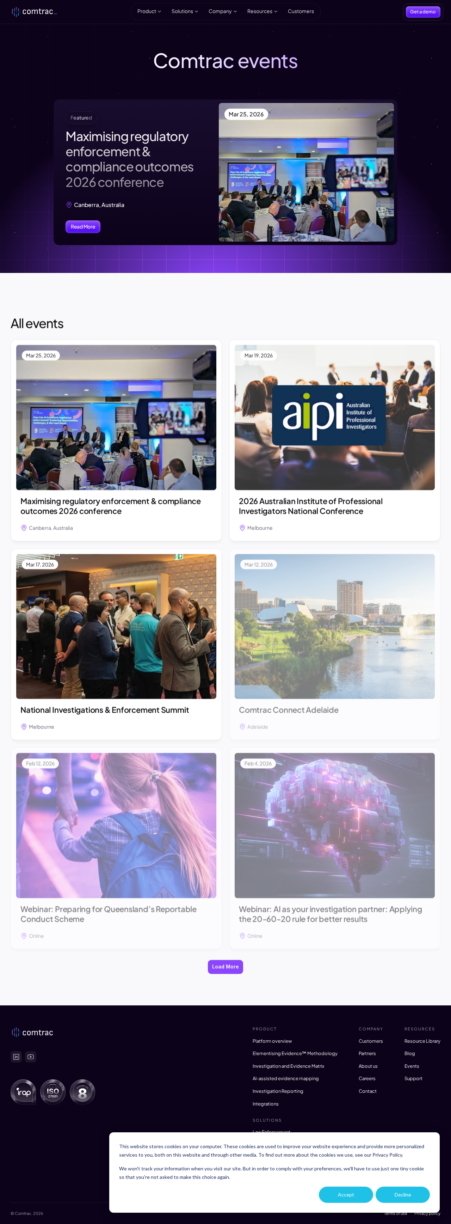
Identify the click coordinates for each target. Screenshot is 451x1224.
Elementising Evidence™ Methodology (295, 1053)
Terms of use (395, 1213)
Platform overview (272, 1041)
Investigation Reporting (278, 1091)
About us (368, 1066)
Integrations (266, 1104)
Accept (346, 1195)
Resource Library (422, 1041)
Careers (367, 1078)
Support (413, 1078)
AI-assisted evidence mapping (286, 1078)
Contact (368, 1091)
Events (411, 1066)
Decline (403, 1195)
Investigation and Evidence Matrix (288, 1066)
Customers (371, 1041)
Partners (367, 1053)
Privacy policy (427, 1213)
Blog (409, 1053)
